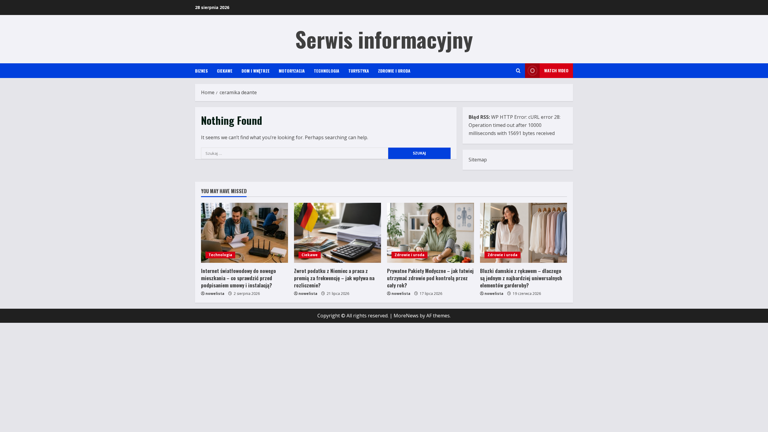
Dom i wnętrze (256, 71)
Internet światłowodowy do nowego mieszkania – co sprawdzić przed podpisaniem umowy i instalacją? (238, 278)
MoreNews (406, 315)
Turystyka (358, 71)
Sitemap (478, 159)
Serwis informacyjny (384, 39)
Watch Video (556, 70)
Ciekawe (224, 71)
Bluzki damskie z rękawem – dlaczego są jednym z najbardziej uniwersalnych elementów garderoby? (521, 278)
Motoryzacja (292, 71)
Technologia (326, 71)
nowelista (215, 293)
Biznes (201, 71)
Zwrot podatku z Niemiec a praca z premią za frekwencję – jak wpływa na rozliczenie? (334, 278)
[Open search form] (518, 70)
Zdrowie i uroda (394, 71)
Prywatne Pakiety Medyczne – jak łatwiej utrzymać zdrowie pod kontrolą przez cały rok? (430, 278)
